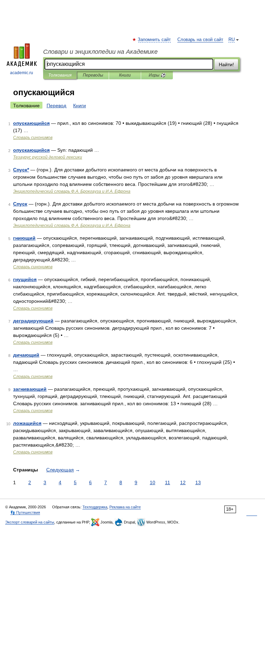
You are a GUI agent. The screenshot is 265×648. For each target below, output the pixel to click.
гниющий (24, 238)
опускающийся (31, 123)
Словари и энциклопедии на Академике (100, 51)
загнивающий (30, 389)
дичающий (26, 355)
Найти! (226, 64)
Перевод (56, 105)
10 (152, 482)
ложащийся (27, 423)
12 (183, 482)
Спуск (20, 204)
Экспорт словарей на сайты (29, 522)
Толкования (59, 75)
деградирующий (33, 320)
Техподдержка (94, 507)
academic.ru (21, 72)
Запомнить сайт (154, 39)
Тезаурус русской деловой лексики (47, 157)
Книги (125, 75)
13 (198, 482)
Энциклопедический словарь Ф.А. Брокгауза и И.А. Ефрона (71, 191)
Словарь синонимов (32, 137)
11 (167, 482)
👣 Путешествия (25, 512)
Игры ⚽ (157, 75)
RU (231, 39)
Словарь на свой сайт (200, 39)
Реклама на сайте (125, 507)
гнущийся (25, 279)
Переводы (93, 75)
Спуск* (21, 169)
